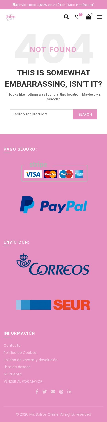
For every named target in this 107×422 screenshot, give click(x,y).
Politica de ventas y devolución (31, 359)
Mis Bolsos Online (44, 414)
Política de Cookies (20, 352)
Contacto (12, 345)
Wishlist (80, 14)
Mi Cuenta (13, 374)
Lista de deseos (17, 366)
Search (85, 114)
